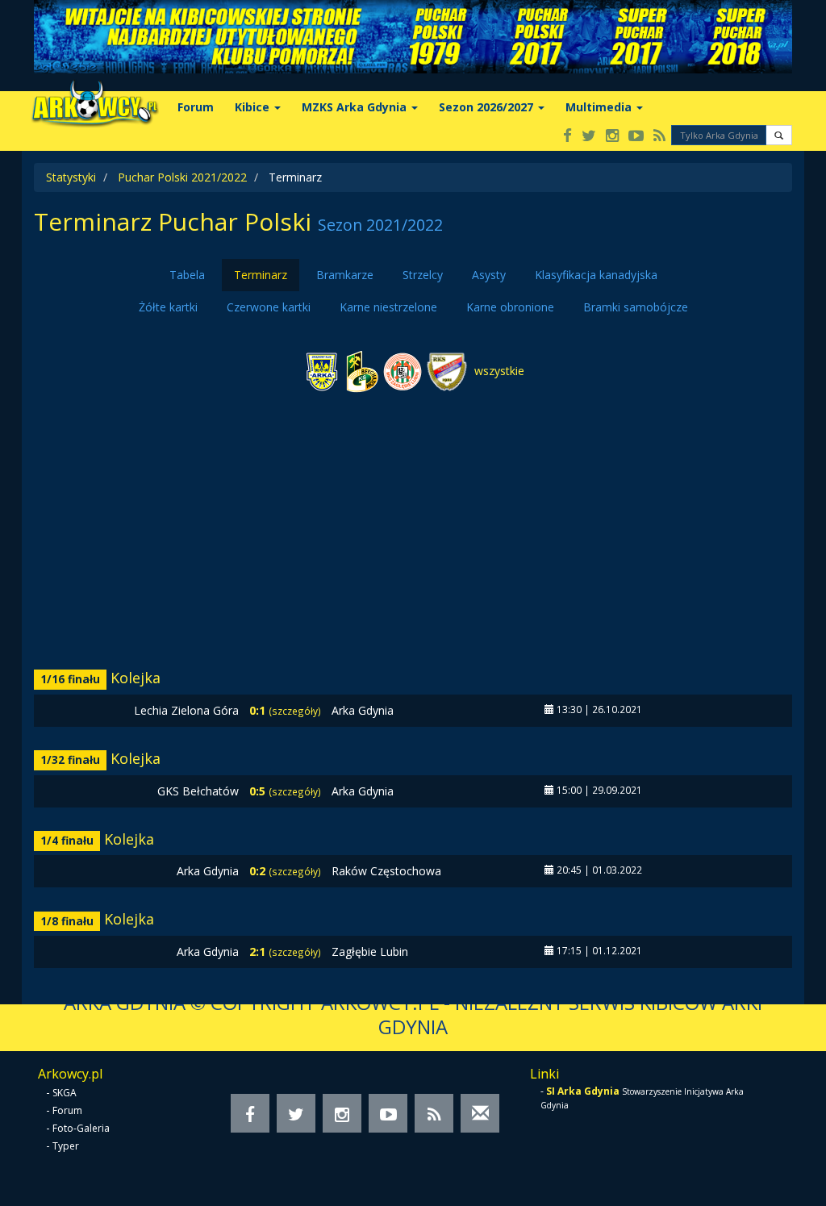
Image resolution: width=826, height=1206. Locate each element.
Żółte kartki (168, 307)
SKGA (64, 1093)
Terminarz (260, 274)
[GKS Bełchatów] (362, 370)
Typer (65, 1146)
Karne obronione (510, 307)
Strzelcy (423, 274)
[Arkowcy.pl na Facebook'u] (567, 137)
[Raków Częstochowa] (447, 370)
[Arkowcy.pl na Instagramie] (612, 137)
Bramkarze (344, 274)
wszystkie (497, 370)
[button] (779, 135)
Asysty (489, 274)
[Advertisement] (413, 533)
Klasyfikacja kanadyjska (596, 274)
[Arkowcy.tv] (636, 137)
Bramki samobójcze (635, 307)
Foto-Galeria (81, 1128)
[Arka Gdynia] (322, 370)
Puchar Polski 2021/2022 (182, 177)
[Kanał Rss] (659, 137)
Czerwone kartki (269, 307)
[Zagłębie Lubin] (402, 370)
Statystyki (71, 177)
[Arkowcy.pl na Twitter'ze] (589, 137)
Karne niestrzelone (388, 307)
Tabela (187, 274)
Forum (195, 107)
